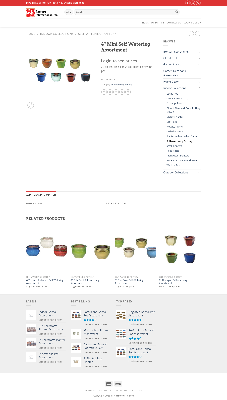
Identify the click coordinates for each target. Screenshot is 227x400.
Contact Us (174, 22)
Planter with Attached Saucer (182, 136)
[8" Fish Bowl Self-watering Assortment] (91, 249)
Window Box (173, 165)
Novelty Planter (175, 126)
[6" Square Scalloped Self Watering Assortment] (46, 249)
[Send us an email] (192, 2)
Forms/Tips (158, 22)
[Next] (199, 259)
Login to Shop (192, 22)
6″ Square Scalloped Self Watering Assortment (44, 282)
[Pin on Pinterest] (122, 92)
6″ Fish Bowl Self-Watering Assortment (129, 282)
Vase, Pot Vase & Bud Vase (182, 160)
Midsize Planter (175, 117)
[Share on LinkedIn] (128, 92)
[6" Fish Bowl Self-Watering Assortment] (135, 249)
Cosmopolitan (174, 103)
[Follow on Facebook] (187, 2)
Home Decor (171, 81)
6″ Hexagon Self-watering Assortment (173, 282)
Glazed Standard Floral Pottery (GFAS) (183, 110)
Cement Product (176, 98)
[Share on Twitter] (110, 92)
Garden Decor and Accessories (174, 73)
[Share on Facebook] (104, 92)
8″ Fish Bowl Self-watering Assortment (84, 282)
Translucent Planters (178, 155)
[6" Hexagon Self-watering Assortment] (179, 249)
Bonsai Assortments (176, 51)
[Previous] (26, 259)
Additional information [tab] (41, 194)
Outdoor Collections (175, 172)
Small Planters (174, 145)
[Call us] (198, 2)
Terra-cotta (173, 150)
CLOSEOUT (170, 58)
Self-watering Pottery (97, 33)
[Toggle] (199, 52)
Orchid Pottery (175, 131)
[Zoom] (30, 105)
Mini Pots (172, 121)
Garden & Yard (172, 64)
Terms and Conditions (98, 390)
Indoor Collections (56, 33)
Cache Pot (172, 93)
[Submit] (177, 12)
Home (145, 22)
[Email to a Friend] (116, 92)
